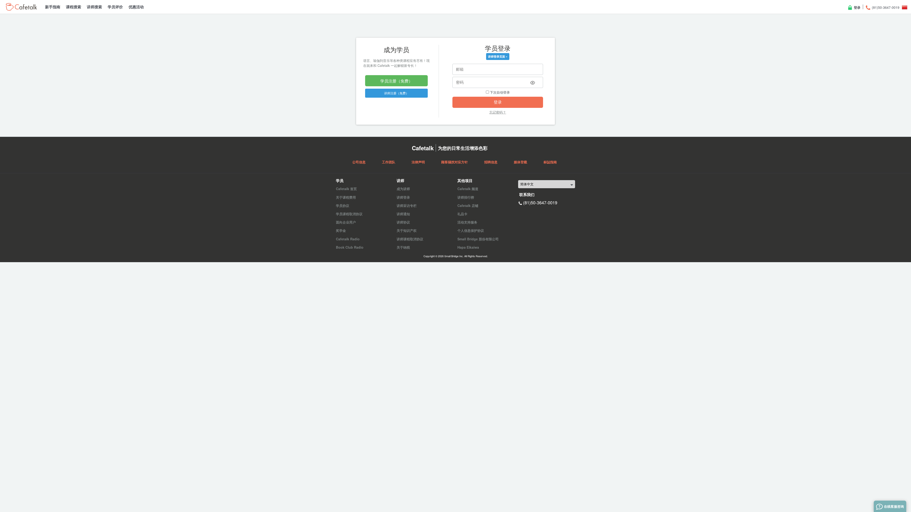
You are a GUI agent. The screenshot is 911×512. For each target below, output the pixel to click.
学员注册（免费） (396, 81)
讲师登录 (403, 197)
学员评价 (115, 6)
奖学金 (341, 230)
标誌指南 (550, 162)
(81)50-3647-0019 (885, 7)
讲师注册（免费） (396, 93)
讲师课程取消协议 (410, 239)
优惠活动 (136, 6)
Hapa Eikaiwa (468, 247)
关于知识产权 (407, 230)
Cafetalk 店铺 (467, 205)
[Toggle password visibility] (532, 82)
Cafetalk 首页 (346, 188)
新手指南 (52, 6)
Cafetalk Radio (348, 239)
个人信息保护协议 (470, 230)
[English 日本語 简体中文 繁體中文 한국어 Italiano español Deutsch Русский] (546, 184)
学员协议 (342, 205)
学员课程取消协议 (349, 213)
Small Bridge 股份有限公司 (478, 239)
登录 (856, 7)
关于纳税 (403, 247)
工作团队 (388, 162)
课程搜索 (73, 6)
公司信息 (359, 162)
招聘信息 (490, 162)
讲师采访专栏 (407, 205)
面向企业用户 (346, 222)
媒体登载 (520, 162)
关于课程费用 (346, 197)
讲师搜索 (94, 6)
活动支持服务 (467, 222)
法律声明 (418, 162)
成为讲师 (403, 188)
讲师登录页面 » (497, 56)
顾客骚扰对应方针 (454, 162)
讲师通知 (403, 213)
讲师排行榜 (465, 197)
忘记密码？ (497, 112)
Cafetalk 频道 (467, 188)
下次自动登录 (499, 92)
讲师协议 (403, 222)
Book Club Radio (349, 247)
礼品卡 (462, 213)
